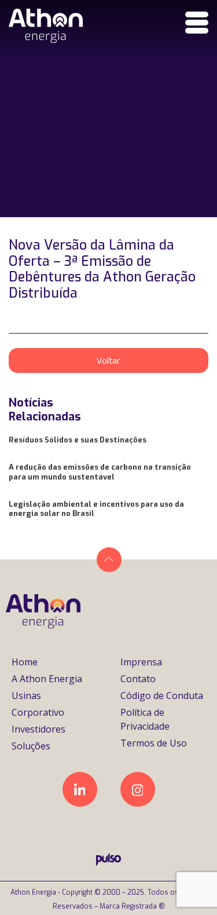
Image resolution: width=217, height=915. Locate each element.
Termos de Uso (153, 743)
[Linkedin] (79, 789)
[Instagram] (137, 789)
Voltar (108, 360)
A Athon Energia (47, 678)
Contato (138, 678)
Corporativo (38, 712)
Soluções (31, 746)
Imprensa (141, 662)
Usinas (26, 695)
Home (25, 662)
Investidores (38, 729)
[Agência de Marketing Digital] (108, 862)
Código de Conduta (161, 695)
